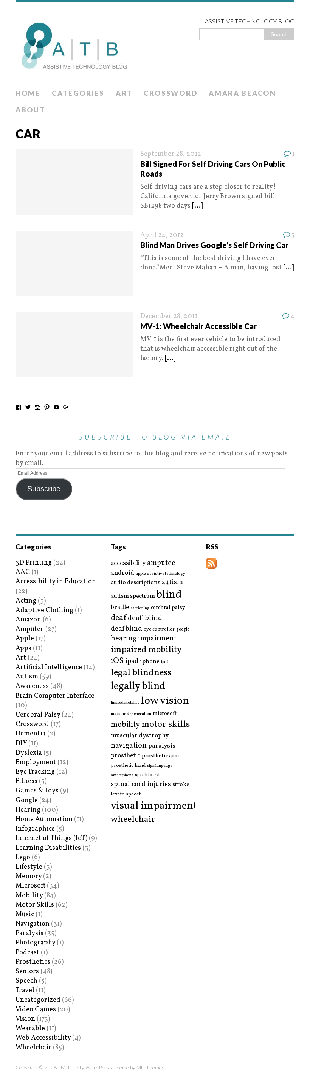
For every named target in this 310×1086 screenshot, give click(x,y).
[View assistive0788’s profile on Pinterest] (47, 407)
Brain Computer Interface (55, 696)
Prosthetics (33, 962)
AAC (23, 572)
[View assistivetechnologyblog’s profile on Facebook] (19, 407)
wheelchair (133, 820)
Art (124, 93)
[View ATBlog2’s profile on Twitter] (28, 407)
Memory (29, 876)
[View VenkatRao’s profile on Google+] (66, 407)
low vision (165, 701)
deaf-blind (145, 618)
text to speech (126, 794)
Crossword (170, 93)
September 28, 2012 (170, 154)
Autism (27, 676)
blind (169, 595)
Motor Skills (35, 905)
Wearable (30, 1028)
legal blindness (141, 673)
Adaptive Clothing (44, 610)
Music (25, 914)
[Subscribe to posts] (211, 564)
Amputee (30, 629)
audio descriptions (135, 582)
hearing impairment (144, 638)
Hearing (28, 810)
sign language (159, 766)
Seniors (27, 971)
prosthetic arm (160, 756)
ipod (165, 662)
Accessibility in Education (56, 581)
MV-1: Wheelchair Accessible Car (198, 326)
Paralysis (29, 933)
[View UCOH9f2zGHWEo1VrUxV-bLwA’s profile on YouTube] (56, 407)
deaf (118, 618)
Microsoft (30, 886)
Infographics (35, 829)
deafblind (126, 629)
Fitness (26, 781)
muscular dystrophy (140, 735)
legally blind (138, 687)
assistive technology (166, 574)
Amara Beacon (242, 93)
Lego (23, 857)
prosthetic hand (128, 766)
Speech (26, 981)
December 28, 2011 (168, 316)
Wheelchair (33, 1047)
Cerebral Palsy (38, 715)
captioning (139, 608)
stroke (180, 785)
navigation (129, 745)
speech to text (147, 775)
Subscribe (43, 489)
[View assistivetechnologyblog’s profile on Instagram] (37, 407)
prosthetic (125, 755)
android (122, 573)
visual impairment (154, 805)
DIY (21, 743)
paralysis (161, 746)
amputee (161, 563)
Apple (25, 638)
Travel (25, 990)
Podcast (27, 952)
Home (28, 93)
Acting (26, 601)
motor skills (165, 724)
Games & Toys (37, 790)
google (182, 629)
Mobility (29, 895)
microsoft (165, 714)
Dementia (31, 733)
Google (27, 800)
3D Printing (34, 563)
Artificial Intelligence (49, 667)
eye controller (159, 629)
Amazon (28, 620)
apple (141, 574)
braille (120, 607)
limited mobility (125, 703)
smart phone (122, 775)
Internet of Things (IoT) (51, 838)
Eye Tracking (35, 772)
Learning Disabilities (48, 848)
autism (172, 582)
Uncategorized (38, 1000)
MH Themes (150, 1067)
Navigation (33, 924)
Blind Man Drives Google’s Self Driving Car (214, 244)
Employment (36, 762)
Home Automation (44, 819)
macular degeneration (131, 714)
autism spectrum (133, 596)
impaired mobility (146, 650)
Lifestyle (29, 867)
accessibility (128, 563)
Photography (35, 943)
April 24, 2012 (162, 235)
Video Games (36, 1009)
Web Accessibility (43, 1038)
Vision (25, 1019)
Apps (23, 648)
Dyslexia (29, 753)
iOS (117, 661)
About (30, 110)
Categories (78, 93)
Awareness (32, 686)
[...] (197, 206)
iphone (150, 661)
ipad (132, 661)
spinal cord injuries (141, 784)
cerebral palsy (168, 607)
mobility (125, 725)
